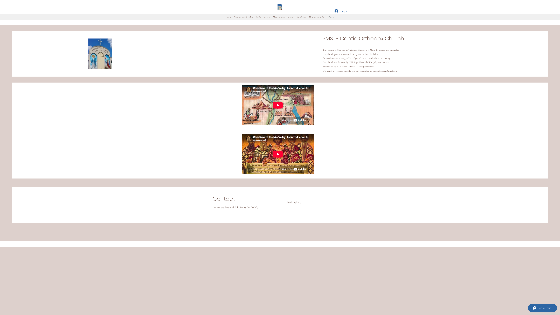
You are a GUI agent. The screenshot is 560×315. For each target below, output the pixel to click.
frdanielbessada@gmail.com (385, 70)
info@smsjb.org (294, 202)
